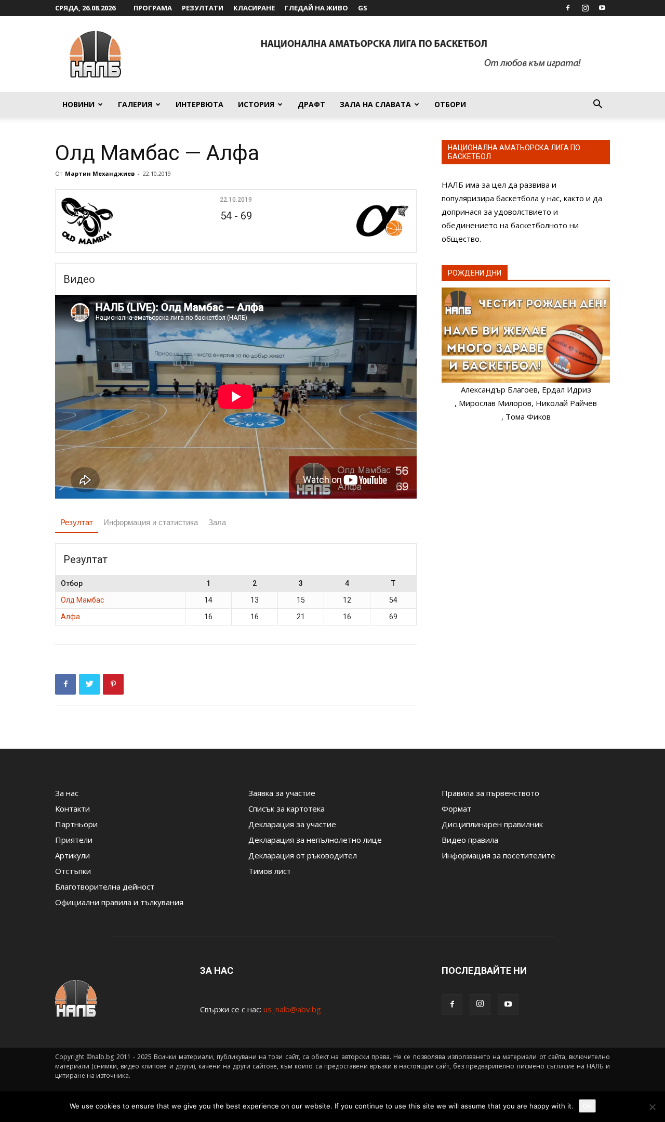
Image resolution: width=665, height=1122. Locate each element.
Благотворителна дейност (104, 886)
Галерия (135, 104)
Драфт (311, 104)
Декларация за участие (292, 824)
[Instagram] (585, 8)
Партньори (76, 824)
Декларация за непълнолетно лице (315, 839)
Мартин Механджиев (100, 173)
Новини (78, 104)
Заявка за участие (281, 793)
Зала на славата (375, 104)
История (256, 104)
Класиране (254, 7)
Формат (456, 808)
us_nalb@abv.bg (292, 1009)
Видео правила (470, 839)
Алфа (70, 616)
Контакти (72, 808)
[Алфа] (351, 221)
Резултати (202, 7)
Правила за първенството (490, 793)
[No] (652, 1107)
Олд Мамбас (82, 600)
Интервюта (199, 104)
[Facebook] (568, 8)
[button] (597, 105)
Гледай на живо (316, 7)
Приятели (73, 839)
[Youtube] (602, 8)
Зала (217, 522)
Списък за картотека (286, 808)
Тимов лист (269, 871)
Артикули (72, 855)
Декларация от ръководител (302, 855)
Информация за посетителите (498, 855)
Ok (587, 1106)
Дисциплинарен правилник (492, 824)
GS (362, 7)
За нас (66, 793)
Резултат (76, 522)
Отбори (450, 104)
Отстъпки (73, 871)
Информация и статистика (150, 522)
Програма (153, 7)
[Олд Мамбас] (120, 221)
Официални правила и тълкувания (119, 902)
